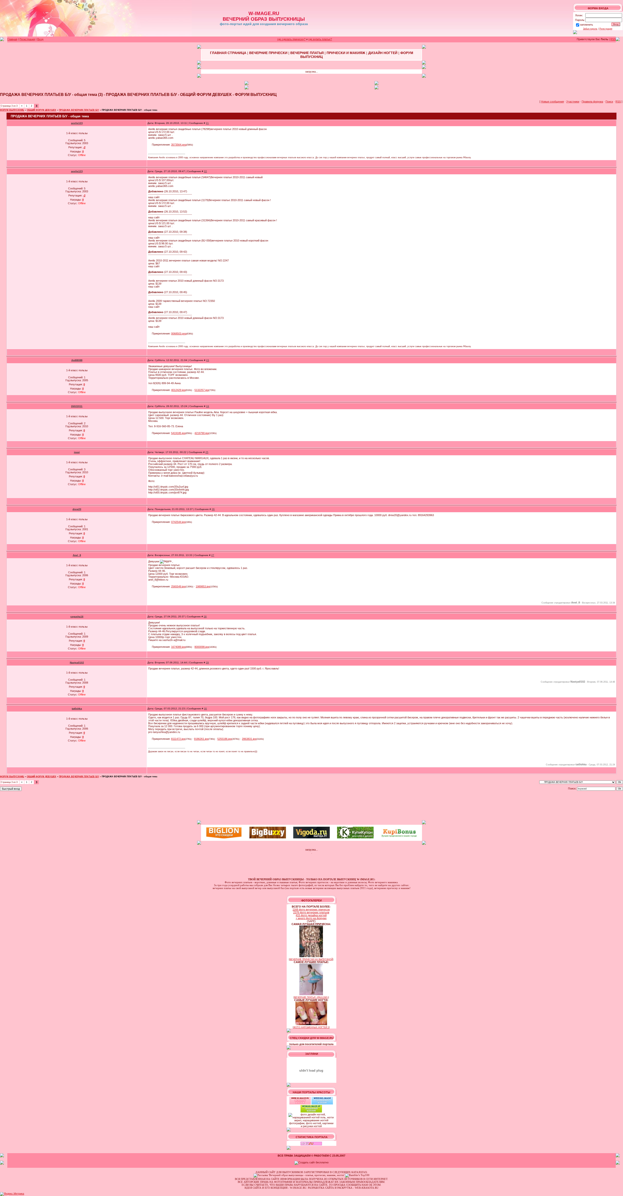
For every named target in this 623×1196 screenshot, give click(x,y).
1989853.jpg (203, 586)
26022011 (76, 406)
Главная (12, 39)
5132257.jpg (201, 390)
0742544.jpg (178, 521)
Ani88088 (76, 360)
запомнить (586, 24)
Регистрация (605, 29)
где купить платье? (320, 39)
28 (205, 616)
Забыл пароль (590, 29)
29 (207, 662)
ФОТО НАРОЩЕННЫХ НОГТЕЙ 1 (311, 1027)
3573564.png (178, 144)
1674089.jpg (178, 646)
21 (207, 123)
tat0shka (77, 708)
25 (206, 452)
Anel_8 (77, 555)
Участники (572, 101)
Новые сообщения (552, 101)
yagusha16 (76, 616)
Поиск (609, 101)
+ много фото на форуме (311, 918)
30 (205, 708)
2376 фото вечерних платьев (311, 912)
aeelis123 (77, 123)
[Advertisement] (311, 806)
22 (205, 171)
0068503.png (178, 333)
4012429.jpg (178, 390)
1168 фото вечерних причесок (311, 909)
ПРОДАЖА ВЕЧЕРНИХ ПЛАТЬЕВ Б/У (79, 110)
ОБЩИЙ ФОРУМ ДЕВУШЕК (41, 110)
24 (207, 406)
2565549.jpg (178, 586)
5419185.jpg (178, 433)
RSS (613, 39)
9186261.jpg (201, 738)
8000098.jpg (201, 646)
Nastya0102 (77, 662)
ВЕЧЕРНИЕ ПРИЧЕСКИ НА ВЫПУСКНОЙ (311, 959)
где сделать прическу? (291, 39)
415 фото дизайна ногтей (311, 915)
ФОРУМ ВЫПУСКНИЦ (12, 110)
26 (213, 509)
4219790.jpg (201, 433)
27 (212, 555)
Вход (40, 39)
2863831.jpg (249, 738)
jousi (77, 452)
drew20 (77, 509)
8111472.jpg (178, 738)
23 (207, 360)
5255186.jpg (224, 738)
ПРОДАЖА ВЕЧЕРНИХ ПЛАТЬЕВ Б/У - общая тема (129, 110)
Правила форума (592, 101)
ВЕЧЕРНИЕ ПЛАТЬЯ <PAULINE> (311, 997)
